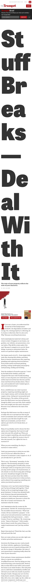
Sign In (25, 2)
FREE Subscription (16, 317)
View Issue (5, 317)
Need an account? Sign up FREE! (16, 2)
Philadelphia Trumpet (9, 315)
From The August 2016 (7, 313)
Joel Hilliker (6, 288)
